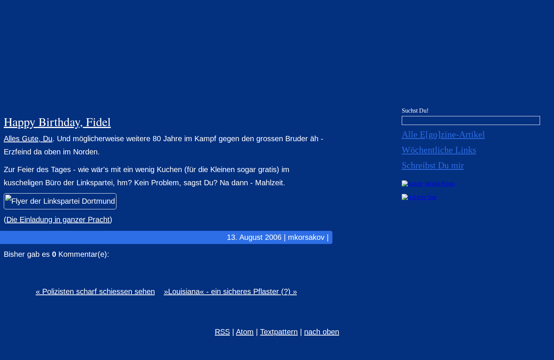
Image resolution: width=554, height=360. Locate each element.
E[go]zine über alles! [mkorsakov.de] (277, 55)
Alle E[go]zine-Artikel (443, 134)
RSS (222, 332)
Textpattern (279, 332)
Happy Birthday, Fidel (57, 121)
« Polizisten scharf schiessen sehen (95, 291)
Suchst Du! (415, 110)
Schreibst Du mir (433, 165)
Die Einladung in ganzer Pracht (58, 219)
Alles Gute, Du (28, 138)
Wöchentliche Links (439, 150)
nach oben (321, 332)
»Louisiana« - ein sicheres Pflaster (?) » (230, 291)
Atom (245, 332)
